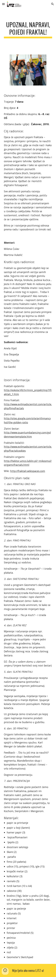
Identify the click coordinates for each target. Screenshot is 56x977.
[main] (28, 30)
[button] (3, 4)
